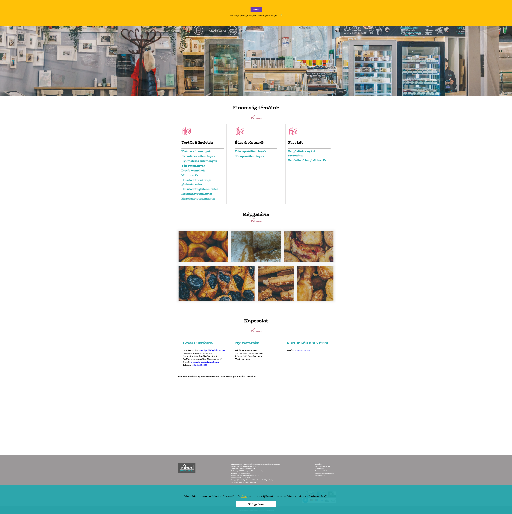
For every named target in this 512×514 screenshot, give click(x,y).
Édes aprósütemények (250, 151)
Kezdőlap (318, 464)
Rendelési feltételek (322, 471)
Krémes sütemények (196, 151)
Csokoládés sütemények (198, 156)
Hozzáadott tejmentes (196, 194)
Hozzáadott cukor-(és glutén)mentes (196, 182)
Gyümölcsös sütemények (199, 161)
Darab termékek (193, 170)
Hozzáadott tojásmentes (198, 198)
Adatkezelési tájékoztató (324, 473)
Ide (244, 496)
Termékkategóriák (322, 466)
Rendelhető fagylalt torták (307, 160)
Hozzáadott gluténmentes (199, 189)
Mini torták (189, 175)
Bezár (256, 9)
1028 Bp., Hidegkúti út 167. (212, 350)
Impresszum (320, 475)
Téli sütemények (193, 166)
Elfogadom (256, 504)
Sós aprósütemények (249, 156)
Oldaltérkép (319, 469)
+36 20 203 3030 (199, 364)
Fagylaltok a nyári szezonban (301, 153)
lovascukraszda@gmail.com (205, 362)
